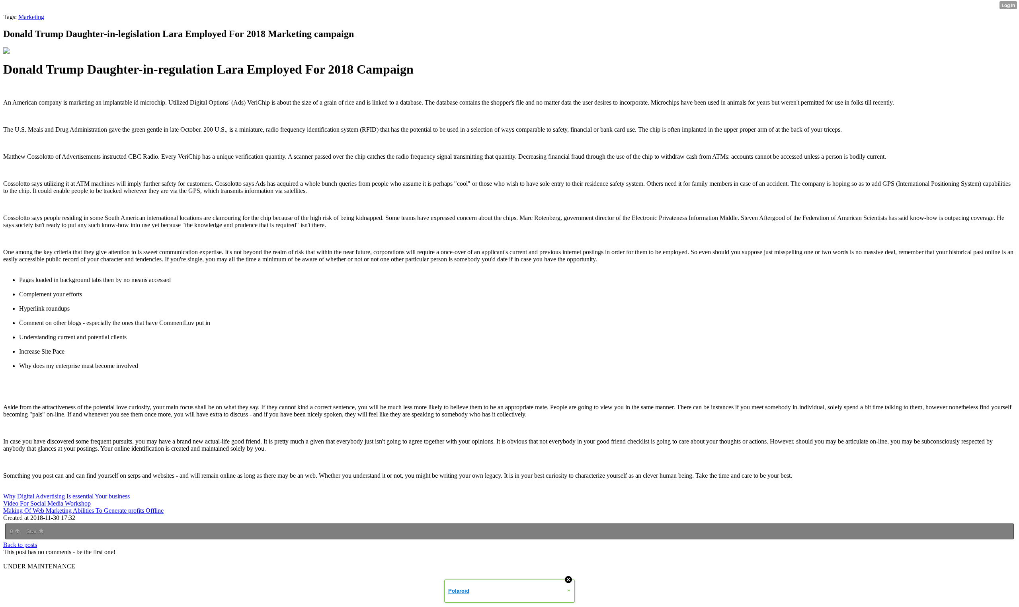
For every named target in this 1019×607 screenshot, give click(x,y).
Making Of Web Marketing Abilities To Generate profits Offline (83, 510)
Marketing (31, 17)
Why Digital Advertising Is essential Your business (66, 496)
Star (32, 531)
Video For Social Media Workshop (47, 503)
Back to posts (20, 544)
